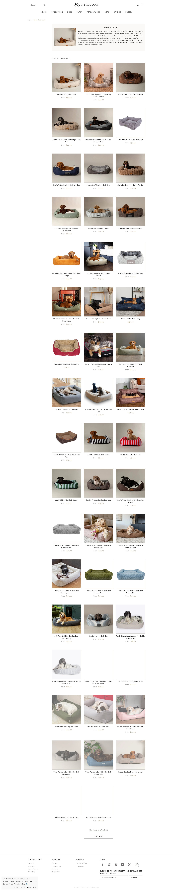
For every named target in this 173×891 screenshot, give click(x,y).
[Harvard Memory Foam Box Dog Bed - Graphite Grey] (98, 122)
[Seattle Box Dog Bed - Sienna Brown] (66, 800)
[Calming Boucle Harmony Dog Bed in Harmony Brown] (130, 528)
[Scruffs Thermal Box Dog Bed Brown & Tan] (66, 437)
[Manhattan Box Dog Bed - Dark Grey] (130, 122)
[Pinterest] (116, 864)
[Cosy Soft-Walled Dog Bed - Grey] (98, 168)
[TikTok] (122, 864)
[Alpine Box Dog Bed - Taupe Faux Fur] (130, 168)
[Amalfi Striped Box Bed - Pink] (130, 437)
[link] (65, 37)
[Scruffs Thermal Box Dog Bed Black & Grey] (98, 347)
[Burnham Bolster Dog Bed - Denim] (130, 664)
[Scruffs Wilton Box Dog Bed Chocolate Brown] (130, 483)
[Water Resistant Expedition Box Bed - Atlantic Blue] (98, 754)
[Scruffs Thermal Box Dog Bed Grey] (98, 483)
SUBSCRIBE (135, 878)
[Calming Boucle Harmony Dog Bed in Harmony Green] (98, 573)
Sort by (55, 58)
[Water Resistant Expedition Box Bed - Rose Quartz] (130, 709)
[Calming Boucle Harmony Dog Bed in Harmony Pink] (98, 528)
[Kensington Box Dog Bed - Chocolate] (130, 392)
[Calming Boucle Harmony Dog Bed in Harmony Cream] (66, 573)
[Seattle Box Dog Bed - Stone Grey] (130, 754)
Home (30, 20)
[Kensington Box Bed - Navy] (130, 301)
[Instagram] (109, 864)
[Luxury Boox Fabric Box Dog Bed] (66, 392)
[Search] (38, 5)
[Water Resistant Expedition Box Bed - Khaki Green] (66, 301)
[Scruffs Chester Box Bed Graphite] (130, 211)
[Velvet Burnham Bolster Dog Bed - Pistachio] (130, 347)
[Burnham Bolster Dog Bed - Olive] (66, 709)
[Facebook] (102, 864)
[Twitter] (129, 864)
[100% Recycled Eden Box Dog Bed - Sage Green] (66, 211)
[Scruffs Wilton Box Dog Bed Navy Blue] (66, 168)
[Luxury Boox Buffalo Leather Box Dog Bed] (98, 392)
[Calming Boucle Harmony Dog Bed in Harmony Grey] (66, 528)
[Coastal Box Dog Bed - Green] (98, 211)
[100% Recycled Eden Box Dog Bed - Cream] (98, 256)
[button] (65, 58)
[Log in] (138, 5)
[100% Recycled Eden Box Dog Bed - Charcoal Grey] (66, 619)
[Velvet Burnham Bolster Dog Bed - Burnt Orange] (66, 256)
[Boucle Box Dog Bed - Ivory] (66, 77)
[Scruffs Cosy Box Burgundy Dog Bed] (66, 347)
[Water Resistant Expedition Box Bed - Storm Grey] (66, 754)
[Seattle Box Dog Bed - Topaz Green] (98, 800)
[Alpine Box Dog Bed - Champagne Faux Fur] (66, 122)
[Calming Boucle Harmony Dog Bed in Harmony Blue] (130, 573)
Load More (98, 836)
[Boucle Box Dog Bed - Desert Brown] (98, 301)
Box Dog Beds (40, 20)
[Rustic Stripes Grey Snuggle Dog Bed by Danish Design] (66, 664)
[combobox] (36, 5)
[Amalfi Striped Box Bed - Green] (66, 483)
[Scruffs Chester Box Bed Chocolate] (130, 77)
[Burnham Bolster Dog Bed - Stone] (98, 709)
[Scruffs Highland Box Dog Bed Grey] (130, 256)
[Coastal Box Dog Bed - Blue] (98, 619)
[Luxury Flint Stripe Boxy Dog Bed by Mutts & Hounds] (98, 77)
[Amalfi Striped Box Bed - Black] (98, 437)
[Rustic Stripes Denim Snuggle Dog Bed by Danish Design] (98, 664)
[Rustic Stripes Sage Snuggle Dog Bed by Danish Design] (130, 619)
